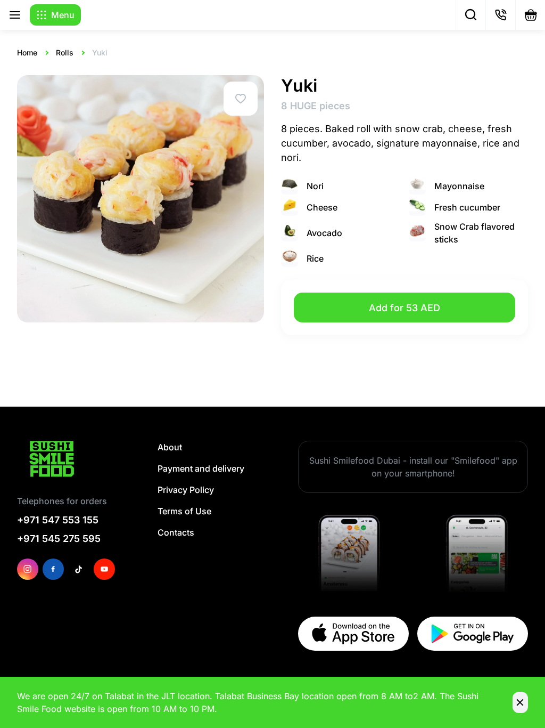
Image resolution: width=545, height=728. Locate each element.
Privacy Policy (186, 489)
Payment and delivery (201, 468)
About (170, 447)
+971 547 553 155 (57, 519)
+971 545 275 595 (59, 538)
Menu (63, 15)
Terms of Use (184, 511)
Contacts (176, 532)
